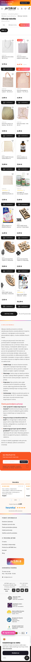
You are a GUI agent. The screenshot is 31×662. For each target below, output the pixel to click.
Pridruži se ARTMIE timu (9, 547)
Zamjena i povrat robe (8, 524)
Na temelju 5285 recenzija (15, 511)
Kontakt (4, 550)
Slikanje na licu (13, 25)
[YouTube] (22, 590)
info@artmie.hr (8, 577)
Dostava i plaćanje (7, 521)
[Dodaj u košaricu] (8, 69)
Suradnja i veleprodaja (8, 544)
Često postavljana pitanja (9, 527)
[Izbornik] (2, 9)
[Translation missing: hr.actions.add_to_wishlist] (12, 40)
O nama (4, 541)
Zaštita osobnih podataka (9, 533)
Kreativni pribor (13, 14)
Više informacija (7, 648)
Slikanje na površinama (8, 16)
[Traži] (18, 9)
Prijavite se (24, 462)
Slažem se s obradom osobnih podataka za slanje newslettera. (12, 467)
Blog (3, 553)
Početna (4, 14)
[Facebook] (13, 590)
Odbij (4, 658)
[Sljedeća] (19, 500)
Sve (4, 25)
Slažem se (15, 653)
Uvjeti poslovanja (7, 530)
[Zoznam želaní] (25, 8)
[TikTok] (26, 590)
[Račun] (22, 9)
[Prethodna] (11, 500)
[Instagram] (18, 590)
